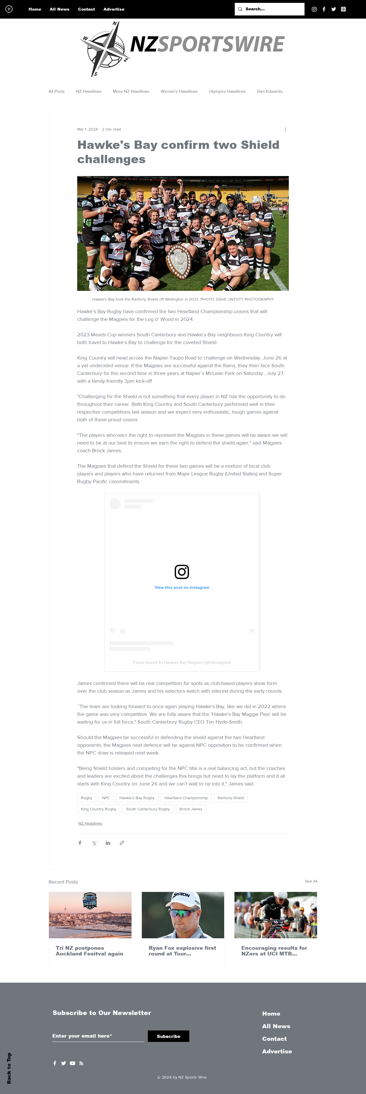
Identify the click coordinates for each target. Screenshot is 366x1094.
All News (276, 1026)
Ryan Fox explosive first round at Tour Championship (182, 951)
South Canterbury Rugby (148, 809)
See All (311, 881)
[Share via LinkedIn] (108, 843)
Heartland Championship (186, 797)
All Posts (57, 91)
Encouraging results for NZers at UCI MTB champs (274, 951)
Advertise (277, 1051)
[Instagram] (314, 9)
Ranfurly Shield (231, 797)
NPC (106, 797)
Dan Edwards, (270, 91)
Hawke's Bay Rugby (137, 797)
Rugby (86, 797)
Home (271, 1013)
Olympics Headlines (227, 91)
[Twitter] (334, 9)
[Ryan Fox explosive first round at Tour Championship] (183, 915)
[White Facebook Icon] (54, 1063)
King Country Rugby (98, 809)
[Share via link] (122, 843)
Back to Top (9, 1068)
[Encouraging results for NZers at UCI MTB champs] (275, 915)
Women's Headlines (179, 91)
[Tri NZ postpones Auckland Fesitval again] (90, 915)
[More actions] (285, 129)
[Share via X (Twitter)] (94, 843)
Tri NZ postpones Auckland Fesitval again (89, 951)
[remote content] (183, 582)
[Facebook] (324, 9)
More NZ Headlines (131, 91)
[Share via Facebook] (80, 843)
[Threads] (343, 9)
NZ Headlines (89, 91)
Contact (274, 1039)
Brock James (191, 809)
